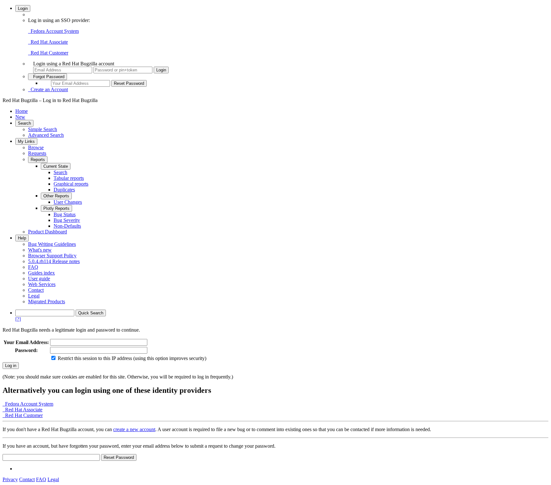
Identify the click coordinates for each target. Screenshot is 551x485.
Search (24, 123)
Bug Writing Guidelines (52, 244)
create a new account (134, 429)
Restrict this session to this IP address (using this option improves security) (132, 358)
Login (23, 8)
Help (22, 238)
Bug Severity (67, 220)
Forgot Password (47, 76)
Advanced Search (46, 135)
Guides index (41, 273)
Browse (36, 147)
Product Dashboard (47, 231)
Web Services (41, 284)
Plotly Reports (56, 208)
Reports (38, 159)
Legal (34, 295)
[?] (18, 319)
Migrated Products (46, 301)
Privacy (10, 479)
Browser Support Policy (52, 255)
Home (21, 111)
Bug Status (65, 214)
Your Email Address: (26, 342)
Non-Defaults (67, 226)
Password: (26, 350)
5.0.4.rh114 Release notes (54, 261)
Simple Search (42, 129)
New (20, 117)
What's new (40, 250)
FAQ (33, 267)
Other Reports (56, 196)
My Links (26, 141)
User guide (39, 278)
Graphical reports (71, 184)
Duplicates (64, 189)
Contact (36, 290)
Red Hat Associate (48, 42)
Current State (55, 166)
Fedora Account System (53, 31)
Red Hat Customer (48, 52)
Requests (37, 153)
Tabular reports (69, 178)
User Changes (68, 202)
